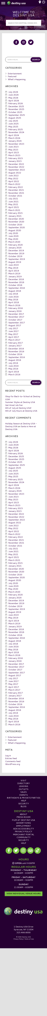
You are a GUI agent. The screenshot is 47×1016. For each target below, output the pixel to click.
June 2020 (13, 235)
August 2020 (14, 230)
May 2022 (13, 178)
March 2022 (14, 184)
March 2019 (14, 273)
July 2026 (13, 91)
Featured (12, 76)
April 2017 (13, 336)
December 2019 (16, 250)
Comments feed (12, 761)
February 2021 (15, 212)
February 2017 (15, 342)
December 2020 (16, 218)
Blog (23, 806)
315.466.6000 (23, 932)
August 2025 (14, 117)
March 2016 (14, 374)
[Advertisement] (23, 972)
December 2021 (16, 189)
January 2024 (15, 140)
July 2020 (13, 233)
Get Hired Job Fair (14, 405)
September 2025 (16, 114)
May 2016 (13, 368)
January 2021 (15, 215)
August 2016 (14, 359)
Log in (8, 755)
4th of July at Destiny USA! (18, 407)
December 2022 (16, 164)
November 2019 (16, 253)
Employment (23, 825)
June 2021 (13, 201)
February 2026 (15, 103)
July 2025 (13, 120)
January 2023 (15, 161)
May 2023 (13, 149)
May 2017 (13, 334)
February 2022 (15, 187)
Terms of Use (29, 939)
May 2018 (13, 299)
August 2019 (14, 262)
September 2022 (16, 169)
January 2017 (15, 345)
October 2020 (15, 224)
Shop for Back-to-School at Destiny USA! (22, 398)
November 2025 (16, 109)
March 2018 (14, 305)
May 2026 (13, 97)
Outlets (23, 789)
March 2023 (14, 155)
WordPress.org (12, 764)
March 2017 (14, 339)
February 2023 (15, 158)
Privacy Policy (23, 831)
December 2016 (16, 348)
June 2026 (13, 94)
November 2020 (16, 221)
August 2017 (14, 325)
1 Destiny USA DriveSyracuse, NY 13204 (23, 928)
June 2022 (13, 175)
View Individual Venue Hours (24, 893)
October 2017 (15, 319)
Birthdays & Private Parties (23, 797)
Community (23, 837)
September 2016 (16, 357)
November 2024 (16, 132)
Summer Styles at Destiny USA (20, 402)
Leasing (23, 786)
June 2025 (13, 123)
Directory (23, 783)
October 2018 (15, 285)
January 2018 (15, 311)
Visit (23, 780)
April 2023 (13, 152)
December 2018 (16, 279)
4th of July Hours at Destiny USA (21, 410)
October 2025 (15, 112)
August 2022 (14, 172)
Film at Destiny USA (23, 819)
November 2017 (16, 316)
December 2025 (16, 106)
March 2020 (14, 241)
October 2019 (15, 256)
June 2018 (13, 296)
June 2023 (13, 146)
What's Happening (16, 79)
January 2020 (15, 247)
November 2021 (16, 192)
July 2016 (13, 362)
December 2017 (16, 313)
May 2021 (13, 204)
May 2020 (13, 238)
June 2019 (13, 264)
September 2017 (16, 322)
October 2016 (15, 354)
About (23, 814)
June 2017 (13, 331)
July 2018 (13, 293)
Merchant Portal (23, 834)
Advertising (23, 822)
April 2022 (13, 181)
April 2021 (13, 207)
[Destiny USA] (23, 911)
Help (23, 800)
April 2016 (13, 371)
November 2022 (16, 166)
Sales (23, 791)
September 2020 (16, 227)
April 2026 (13, 100)
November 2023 (16, 143)
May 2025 (13, 126)
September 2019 (16, 259)
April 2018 (13, 302)
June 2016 (13, 365)
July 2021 (13, 198)
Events (23, 794)
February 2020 (15, 244)
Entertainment (15, 73)
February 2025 (15, 129)
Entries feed (11, 758)
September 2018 (16, 287)
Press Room (23, 817)
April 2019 (13, 270)
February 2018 (15, 308)
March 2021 (14, 210)
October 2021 (15, 195)
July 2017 (13, 328)
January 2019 (15, 276)
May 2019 (13, 267)
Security (23, 803)
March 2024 (14, 137)
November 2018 (16, 282)
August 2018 (14, 290)
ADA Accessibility (23, 828)
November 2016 (16, 351)
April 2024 (13, 135)
